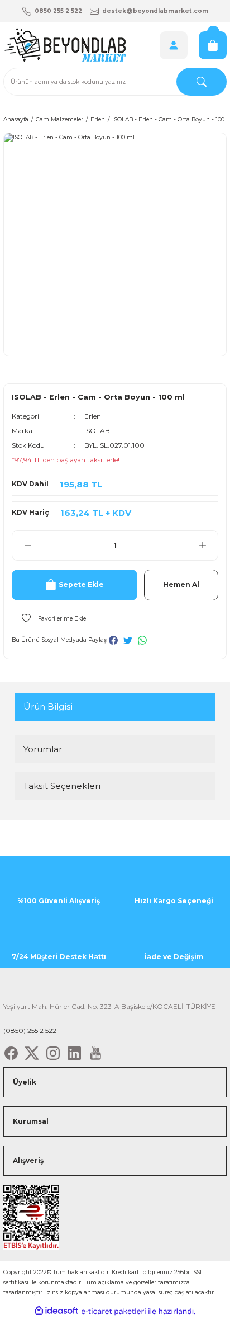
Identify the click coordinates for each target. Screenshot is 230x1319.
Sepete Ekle (81, 584)
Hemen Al (181, 584)
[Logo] (64, 45)
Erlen (92, 416)
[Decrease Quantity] (27, 545)
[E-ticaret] (113, 1311)
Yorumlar (42, 749)
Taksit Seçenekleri (61, 786)
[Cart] (213, 45)
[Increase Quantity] (202, 545)
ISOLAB (97, 430)
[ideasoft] (56, 1311)
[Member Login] (174, 45)
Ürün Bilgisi (48, 706)
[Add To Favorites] (49, 618)
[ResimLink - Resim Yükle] (31, 1217)
